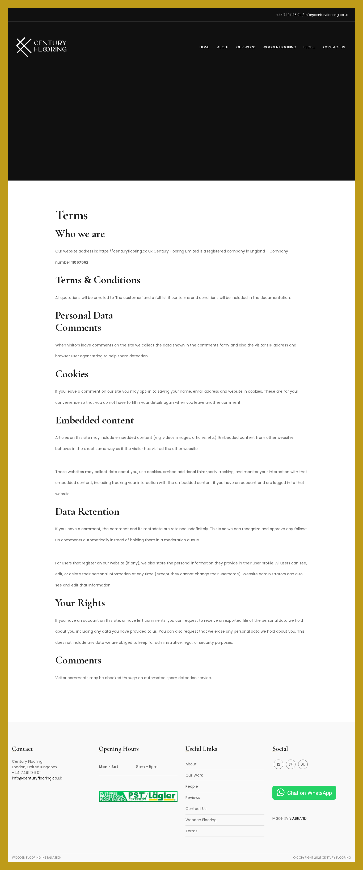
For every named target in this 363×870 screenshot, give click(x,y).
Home (205, 47)
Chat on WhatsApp (309, 792)
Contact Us (334, 47)
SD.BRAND (298, 818)
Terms (191, 831)
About (223, 47)
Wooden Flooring (279, 47)
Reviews (192, 797)
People (309, 47)
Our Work (245, 47)
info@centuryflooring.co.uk (37, 778)
